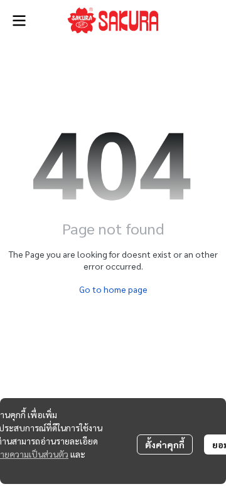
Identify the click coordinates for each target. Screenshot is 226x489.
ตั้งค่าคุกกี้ (165, 444)
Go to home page (113, 289)
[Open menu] (18, 20)
